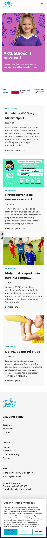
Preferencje (38, 532)
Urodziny (7, 450)
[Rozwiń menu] (42, 4)
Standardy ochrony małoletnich (18, 473)
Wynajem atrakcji (11, 454)
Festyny (6, 447)
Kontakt (6, 432)
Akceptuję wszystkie (10, 532)
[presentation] (23, 91)
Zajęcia (6, 458)
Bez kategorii (11, 109)
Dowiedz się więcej (15, 150)
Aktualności (10, 190)
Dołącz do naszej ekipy (22, 351)
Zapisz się (7, 425)
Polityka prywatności (12, 476)
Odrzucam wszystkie (25, 532)
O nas (5, 421)
